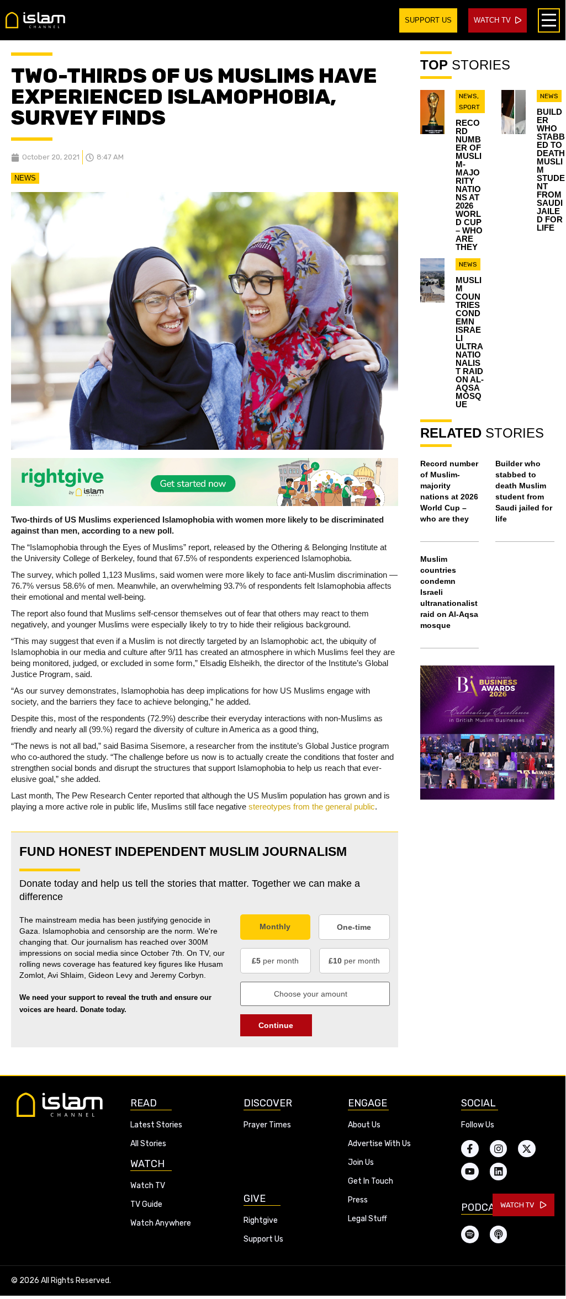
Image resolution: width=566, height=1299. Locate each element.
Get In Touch (370, 1181)
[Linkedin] (498, 1171)
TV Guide (146, 1204)
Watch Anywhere (160, 1223)
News (25, 178)
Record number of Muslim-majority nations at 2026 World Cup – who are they (469, 185)
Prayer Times (267, 1125)
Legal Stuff (367, 1218)
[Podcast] (498, 1234)
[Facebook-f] (470, 1149)
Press (358, 1200)
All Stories (148, 1143)
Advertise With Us (379, 1143)
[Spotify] (470, 1234)
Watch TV (147, 1185)
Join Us (361, 1162)
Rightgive (261, 1220)
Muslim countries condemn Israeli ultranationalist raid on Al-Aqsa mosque (470, 342)
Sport (469, 107)
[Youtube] (470, 1171)
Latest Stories (156, 1125)
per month (275, 960)
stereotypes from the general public (311, 806)
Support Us (263, 1239)
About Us (364, 1125)
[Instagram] (498, 1149)
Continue (275, 1025)
